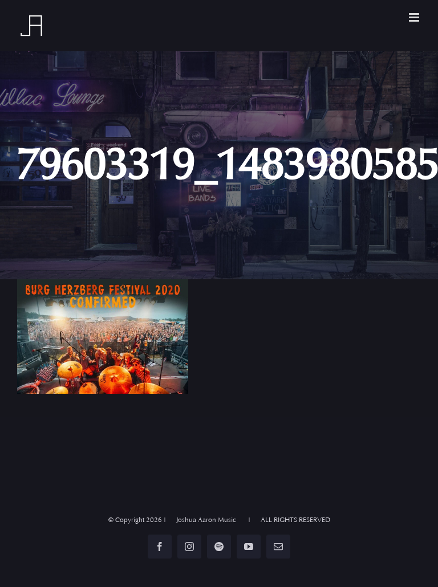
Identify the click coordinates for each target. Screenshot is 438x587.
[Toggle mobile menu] (415, 17)
